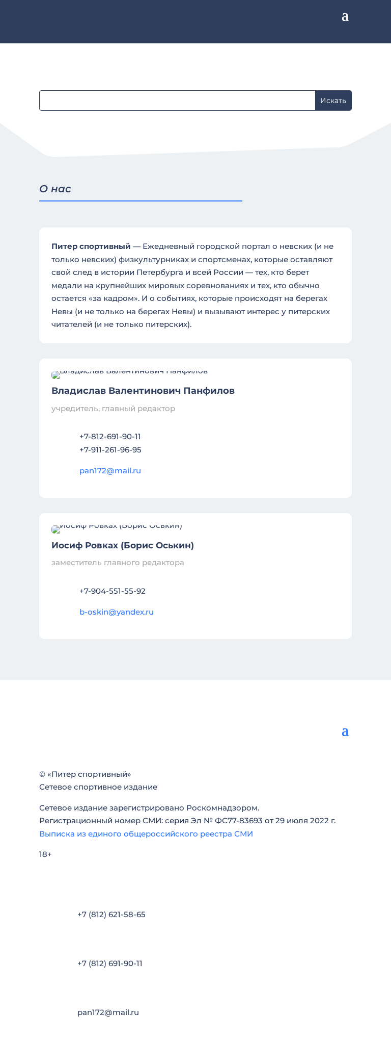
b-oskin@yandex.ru (116, 612)
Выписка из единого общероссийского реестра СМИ (146, 834)
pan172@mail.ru (110, 470)
